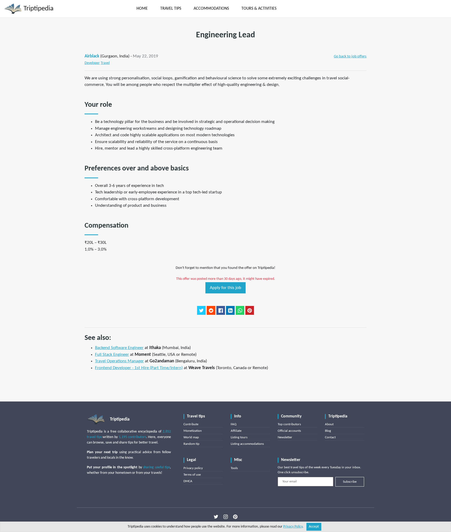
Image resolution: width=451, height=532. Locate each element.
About (329, 424)
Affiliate (236, 431)
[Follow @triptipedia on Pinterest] (235, 517)
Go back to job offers (350, 56)
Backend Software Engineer (119, 348)
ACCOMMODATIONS (211, 9)
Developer (92, 63)
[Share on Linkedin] (230, 310)
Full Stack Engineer (112, 354)
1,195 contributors (132, 437)
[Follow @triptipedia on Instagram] (225, 517)
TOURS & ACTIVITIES (258, 9)
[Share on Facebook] (220, 310)
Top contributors (289, 424)
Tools (234, 468)
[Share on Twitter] (201, 310)
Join (407, 8)
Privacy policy (193, 468)
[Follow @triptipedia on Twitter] (216, 517)
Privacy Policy (292, 526)
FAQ (233, 424)
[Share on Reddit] (211, 310)
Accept (314, 526)
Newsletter (285, 437)
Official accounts (289, 431)
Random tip (191, 444)
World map (191, 437)
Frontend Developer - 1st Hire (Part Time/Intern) (139, 368)
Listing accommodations (247, 444)
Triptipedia (38, 8)
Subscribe (350, 481)
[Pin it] (249, 310)
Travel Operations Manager (119, 361)
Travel (105, 63)
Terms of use (192, 474)
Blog (328, 431)
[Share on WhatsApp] (240, 310)
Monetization (192, 431)
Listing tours (239, 437)
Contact (330, 437)
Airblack (92, 56)
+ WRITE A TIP (302, 8)
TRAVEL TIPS (170, 9)
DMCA (187, 481)
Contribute (190, 424)
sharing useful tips (156, 467)
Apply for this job (225, 288)
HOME (142, 9)
